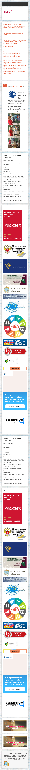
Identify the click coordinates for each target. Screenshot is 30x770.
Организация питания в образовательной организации (12, 197)
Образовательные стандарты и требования (13, 200)
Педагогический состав (8, 173)
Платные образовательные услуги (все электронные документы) (12, 182)
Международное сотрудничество (11, 194)
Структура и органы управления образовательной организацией (14, 163)
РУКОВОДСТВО (6, 171)
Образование (6, 169)
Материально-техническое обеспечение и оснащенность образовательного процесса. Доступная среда (13, 178)
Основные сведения (8, 160)
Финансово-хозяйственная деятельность (13, 185)
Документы (6, 166)
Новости (11, 88)
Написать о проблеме (15, 406)
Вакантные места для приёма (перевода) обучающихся (12, 188)
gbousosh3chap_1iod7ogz (17, 86)
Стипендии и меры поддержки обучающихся (13, 191)
